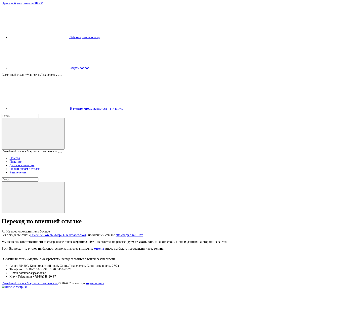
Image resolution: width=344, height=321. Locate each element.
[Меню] (60, 75)
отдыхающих (95, 283)
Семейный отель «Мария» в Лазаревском (58, 235)
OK (36, 3)
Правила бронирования (18, 3)
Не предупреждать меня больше (28, 231)
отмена (99, 248)
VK (40, 3)
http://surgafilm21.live (129, 235)
